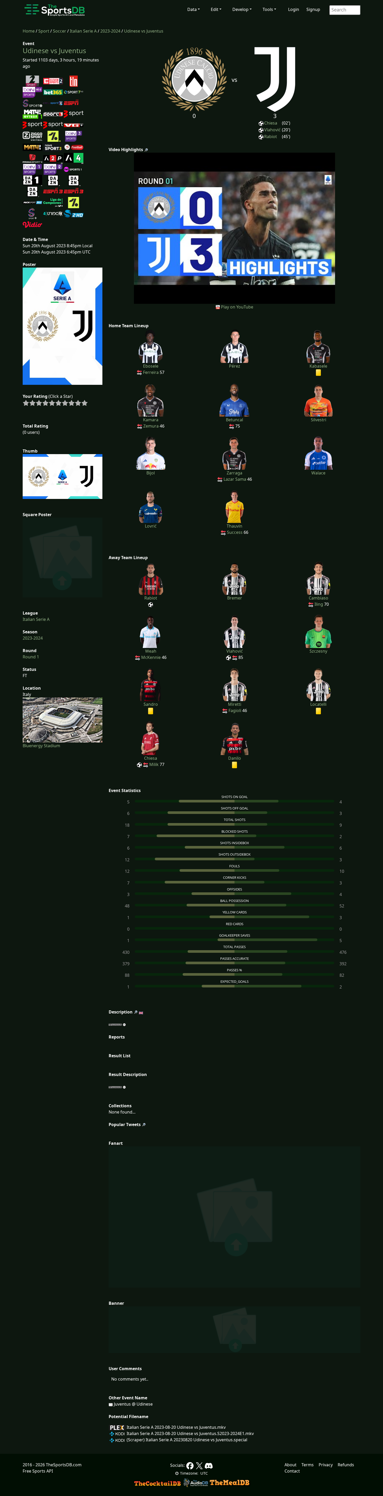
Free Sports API (38, 1471)
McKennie (151, 657)
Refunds (346, 1465)
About (290, 1465)
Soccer (59, 31)
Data (192, 9)
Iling (318, 604)
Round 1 (31, 657)
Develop (240, 9)
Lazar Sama (235, 479)
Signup (313, 9)
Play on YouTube (237, 307)
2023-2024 (110, 31)
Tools (268, 9)
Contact (292, 1471)
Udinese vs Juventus (143, 31)
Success (235, 532)
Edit (214, 9)
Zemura (151, 426)
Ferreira (151, 372)
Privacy (326, 1465)
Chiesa (270, 123)
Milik (154, 764)
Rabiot (270, 136)
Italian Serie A (83, 31)
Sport (43, 31)
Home (29, 31)
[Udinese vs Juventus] (234, 228)
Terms (307, 1465)
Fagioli (234, 710)
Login (293, 9)
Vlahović (272, 130)
